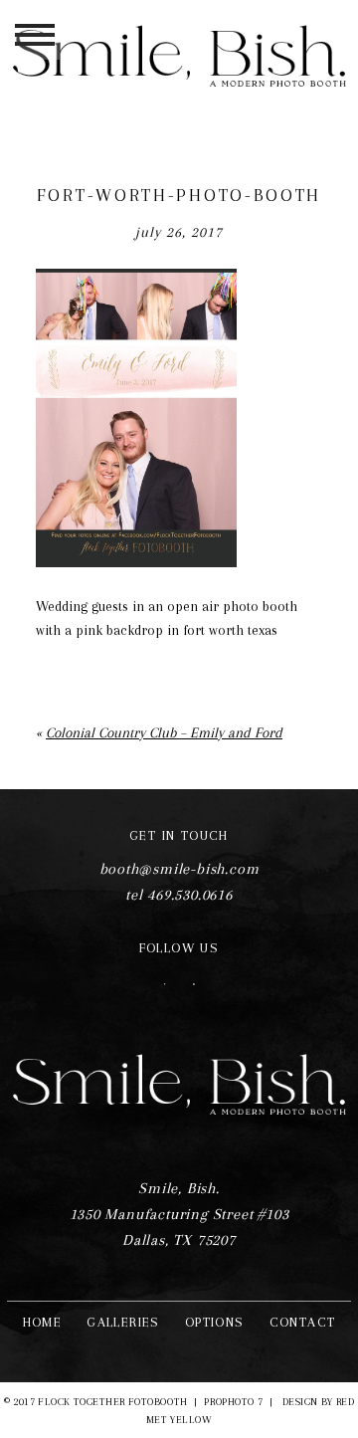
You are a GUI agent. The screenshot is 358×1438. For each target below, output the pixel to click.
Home (43, 1322)
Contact (302, 1322)
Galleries (123, 1322)
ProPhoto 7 (233, 1401)
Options (215, 1322)
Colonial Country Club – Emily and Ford (164, 732)
